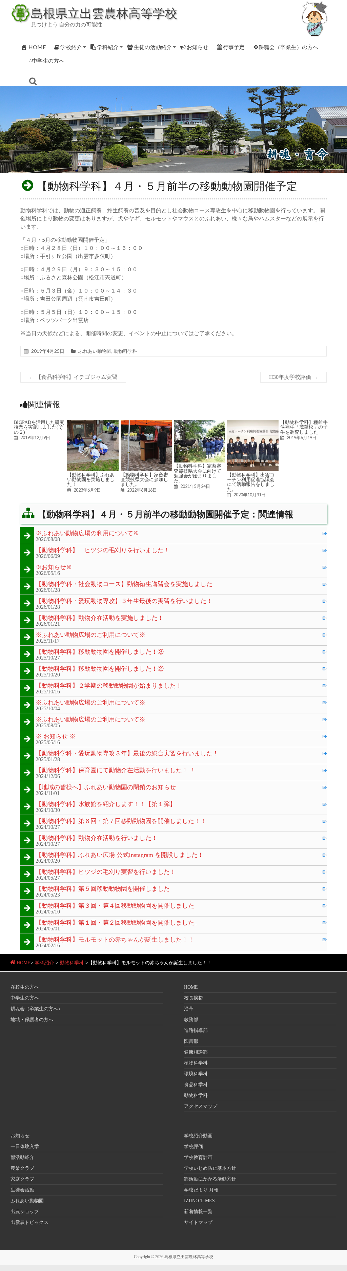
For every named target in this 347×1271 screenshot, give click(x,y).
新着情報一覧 (198, 1211)
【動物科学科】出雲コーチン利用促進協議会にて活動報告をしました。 (250, 482)
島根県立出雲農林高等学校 (104, 12)
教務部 (191, 1019)
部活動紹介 (22, 1157)
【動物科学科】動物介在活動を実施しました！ (100, 618)
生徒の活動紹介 (153, 47)
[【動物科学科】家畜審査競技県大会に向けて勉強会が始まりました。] (199, 423)
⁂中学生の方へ (46, 60)
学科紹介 (108, 47)
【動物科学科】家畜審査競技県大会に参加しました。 (144, 479)
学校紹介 (71, 47)
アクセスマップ (200, 1106)
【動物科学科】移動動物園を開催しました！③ (100, 652)
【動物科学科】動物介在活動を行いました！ (97, 838)
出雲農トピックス (29, 1222)
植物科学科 (196, 1062)
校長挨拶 (193, 997)
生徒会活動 (22, 1189)
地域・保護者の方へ (32, 1019)
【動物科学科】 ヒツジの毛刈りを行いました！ (103, 550)
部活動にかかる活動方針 (210, 1179)
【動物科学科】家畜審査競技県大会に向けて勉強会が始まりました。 (197, 473)
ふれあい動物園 (94, 351)
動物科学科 (125, 351)
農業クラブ (22, 1168)
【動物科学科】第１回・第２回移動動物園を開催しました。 (118, 923)
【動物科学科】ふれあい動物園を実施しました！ (91, 479)
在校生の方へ (25, 987)
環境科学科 (196, 1073)
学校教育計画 (198, 1157)
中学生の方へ (25, 997)
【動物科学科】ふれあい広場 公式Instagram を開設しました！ (120, 855)
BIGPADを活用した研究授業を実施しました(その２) (39, 427)
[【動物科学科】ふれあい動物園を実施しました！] (93, 423)
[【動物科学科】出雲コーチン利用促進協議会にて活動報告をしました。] (253, 423)
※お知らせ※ (54, 567)
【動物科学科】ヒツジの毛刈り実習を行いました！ (106, 872)
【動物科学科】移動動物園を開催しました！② (100, 669)
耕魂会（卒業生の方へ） (37, 1008)
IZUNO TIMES (199, 1200)
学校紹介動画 (198, 1135)
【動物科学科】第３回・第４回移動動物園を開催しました (115, 906)
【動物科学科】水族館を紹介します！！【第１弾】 (106, 804)
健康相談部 (196, 1052)
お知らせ (197, 47)
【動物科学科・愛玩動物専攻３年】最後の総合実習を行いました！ (127, 754)
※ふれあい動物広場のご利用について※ (90, 635)
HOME (37, 47)
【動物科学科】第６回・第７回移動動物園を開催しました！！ (121, 821)
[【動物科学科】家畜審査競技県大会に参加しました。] (146, 423)
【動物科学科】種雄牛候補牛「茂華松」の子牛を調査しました (304, 427)
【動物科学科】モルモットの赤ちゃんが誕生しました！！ (115, 940)
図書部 (191, 1041)
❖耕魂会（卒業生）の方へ (285, 47)
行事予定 (234, 47)
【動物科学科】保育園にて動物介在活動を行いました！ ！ (116, 771)
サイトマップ (198, 1222)
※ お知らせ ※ (56, 737)
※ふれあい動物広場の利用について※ (87, 534)
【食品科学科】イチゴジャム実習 (73, 377)
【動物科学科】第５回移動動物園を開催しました (103, 889)
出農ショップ (25, 1211)
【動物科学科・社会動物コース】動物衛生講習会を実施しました (124, 584)
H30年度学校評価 (293, 377)
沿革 (188, 1008)
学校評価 (193, 1146)
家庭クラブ (22, 1179)
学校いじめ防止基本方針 (210, 1168)
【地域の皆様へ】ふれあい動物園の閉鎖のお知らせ (106, 787)
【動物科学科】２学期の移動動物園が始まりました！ (109, 686)
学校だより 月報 (201, 1189)
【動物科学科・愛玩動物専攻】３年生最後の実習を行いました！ (124, 601)
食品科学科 (196, 1084)
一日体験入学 (25, 1146)
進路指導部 (196, 1030)
